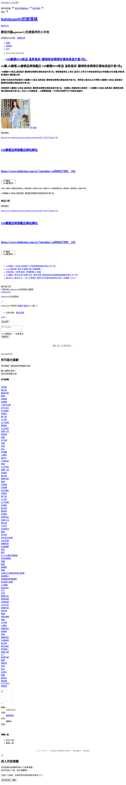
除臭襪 (4, 399)
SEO (3, 590)
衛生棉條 (5, 646)
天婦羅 (4, 452)
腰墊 (3, 564)
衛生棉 (4, 643)
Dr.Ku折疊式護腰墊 (9, 555)
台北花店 (5, 605)
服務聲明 (86, 751)
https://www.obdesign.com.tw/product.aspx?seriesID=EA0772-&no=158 (29, 137)
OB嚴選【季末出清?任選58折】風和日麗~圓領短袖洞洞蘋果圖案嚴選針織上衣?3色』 (42, 275)
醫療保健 (21, 38)
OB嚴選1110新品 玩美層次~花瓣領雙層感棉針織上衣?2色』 (31, 266)
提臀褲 (4, 686)
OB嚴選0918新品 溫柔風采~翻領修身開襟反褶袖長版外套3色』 (47, 59)
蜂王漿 (4, 523)
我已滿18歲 (6, 780)
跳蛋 (3, 634)
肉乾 (3, 446)
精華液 (4, 663)
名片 (8, 49)
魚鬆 (3, 443)
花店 (3, 593)
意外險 (4, 535)
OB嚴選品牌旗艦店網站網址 (19, 150)
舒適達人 (5, 649)
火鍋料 (4, 455)
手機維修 (5, 640)
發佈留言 (5, 337)
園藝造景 (5, 544)
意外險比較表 (7, 538)
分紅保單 (5, 541)
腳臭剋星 (5, 393)
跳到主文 (5, 26)
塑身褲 (4, 681)
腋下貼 (4, 417)
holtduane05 (6, 292)
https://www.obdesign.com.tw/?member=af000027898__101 (38, 171)
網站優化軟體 (7, 582)
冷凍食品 (5, 461)
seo (2, 654)
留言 (26, 306)
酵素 (3, 532)
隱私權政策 (77, 751)
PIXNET (44, 751)
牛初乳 (4, 526)
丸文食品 (5, 428)
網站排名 (5, 588)
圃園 (3, 675)
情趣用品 (5, 629)
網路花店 (5, 596)
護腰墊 (4, 567)
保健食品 (5, 517)
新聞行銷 (5, 657)
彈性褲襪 (5, 617)
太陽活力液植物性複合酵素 (13, 573)
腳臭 (3, 396)
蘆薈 (3, 660)
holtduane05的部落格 (19, 19)
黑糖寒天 (5, 576)
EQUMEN (5, 683)
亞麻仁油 (5, 520)
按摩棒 (4, 631)
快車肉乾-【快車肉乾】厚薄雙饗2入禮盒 (23, 272)
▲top (3, 317)
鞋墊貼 (4, 426)
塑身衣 (4, 678)
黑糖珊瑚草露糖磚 (9, 579)
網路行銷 (5, 652)
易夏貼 (4, 414)
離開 (14, 780)
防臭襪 (4, 402)
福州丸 (4, 458)
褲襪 (3, 614)
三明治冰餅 (6, 405)
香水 (3, 669)
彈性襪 (4, 611)
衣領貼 (4, 387)
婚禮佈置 (5, 599)
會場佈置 (5, 602)
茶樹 (3, 666)
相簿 (8, 43)
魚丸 (3, 449)
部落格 (9, 46)
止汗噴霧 (5, 423)
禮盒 (3, 437)
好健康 (4, 514)
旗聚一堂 (5, 431)
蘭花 (3, 553)
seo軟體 (4, 585)
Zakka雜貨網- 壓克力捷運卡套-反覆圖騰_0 (24, 269)
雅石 (3, 550)
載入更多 (5, 322)
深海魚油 (5, 529)
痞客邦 (20, 306)
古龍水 (4, 672)
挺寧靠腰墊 (6, 558)
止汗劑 (4, 420)
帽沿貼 (4, 390)
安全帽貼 (5, 411)
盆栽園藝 (5, 547)
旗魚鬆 (4, 434)
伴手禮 (33, 128)
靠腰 (3, 561)
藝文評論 (20, 313)
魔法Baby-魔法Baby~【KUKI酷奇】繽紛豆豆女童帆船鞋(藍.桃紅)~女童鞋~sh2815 (41, 278)
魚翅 (3, 464)
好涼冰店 (5, 408)
